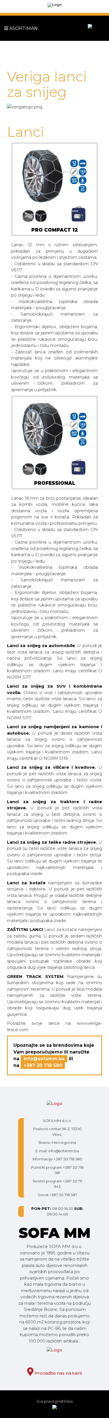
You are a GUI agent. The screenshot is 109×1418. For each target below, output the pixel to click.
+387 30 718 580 (42, 1065)
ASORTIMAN (13, 28)
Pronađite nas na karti (58, 1373)
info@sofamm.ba (44, 1058)
